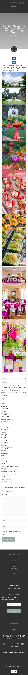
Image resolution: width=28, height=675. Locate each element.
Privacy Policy (13, 666)
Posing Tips (3, 456)
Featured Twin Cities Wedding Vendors (9, 426)
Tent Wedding (3, 469)
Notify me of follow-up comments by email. (12, 531)
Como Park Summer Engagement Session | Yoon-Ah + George (13, 392)
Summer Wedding (4, 468)
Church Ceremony (4, 410)
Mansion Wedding (4, 444)
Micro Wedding (4, 445)
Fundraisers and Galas (5, 427)
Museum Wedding (4, 450)
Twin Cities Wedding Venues (6, 473)
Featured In (3, 424)
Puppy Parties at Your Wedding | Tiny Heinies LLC (10, 390)
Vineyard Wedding (4, 478)
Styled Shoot (3, 465)
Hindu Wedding (4, 431)
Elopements (3, 418)
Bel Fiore (18, 69)
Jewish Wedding (4, 439)
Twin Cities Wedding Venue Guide (8, 471)
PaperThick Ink (13, 71)
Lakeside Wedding (4, 440)
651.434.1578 (14, 582)
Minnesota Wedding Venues (6, 447)
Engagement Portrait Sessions (7, 419)
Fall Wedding (3, 422)
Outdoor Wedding (4, 453)
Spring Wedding (4, 463)
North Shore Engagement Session (8, 452)
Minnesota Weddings (5, 448)
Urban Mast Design (16, 664)
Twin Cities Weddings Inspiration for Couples (10, 474)
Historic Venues (4, 432)
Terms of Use (19, 666)
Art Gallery (3, 403)
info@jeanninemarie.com (14, 585)
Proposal (2, 458)
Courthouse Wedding (5, 416)
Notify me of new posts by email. (10, 534)
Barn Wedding (4, 406)
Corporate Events (4, 413)
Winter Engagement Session (6, 481)
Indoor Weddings (4, 435)
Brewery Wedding (4, 408)
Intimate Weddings (4, 437)
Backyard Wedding (4, 405)
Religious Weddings (5, 460)
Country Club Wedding (5, 414)
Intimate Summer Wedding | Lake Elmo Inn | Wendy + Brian (13, 385)
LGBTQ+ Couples (4, 442)
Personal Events (4, 455)
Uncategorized (4, 476)
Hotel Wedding (4, 434)
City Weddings (4, 411)
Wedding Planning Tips (5, 479)
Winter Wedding (4, 482)
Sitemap (8, 666)
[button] (14, 10)
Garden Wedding (4, 429)
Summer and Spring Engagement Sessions (9, 466)
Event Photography (5, 421)
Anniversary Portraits (5, 401)
